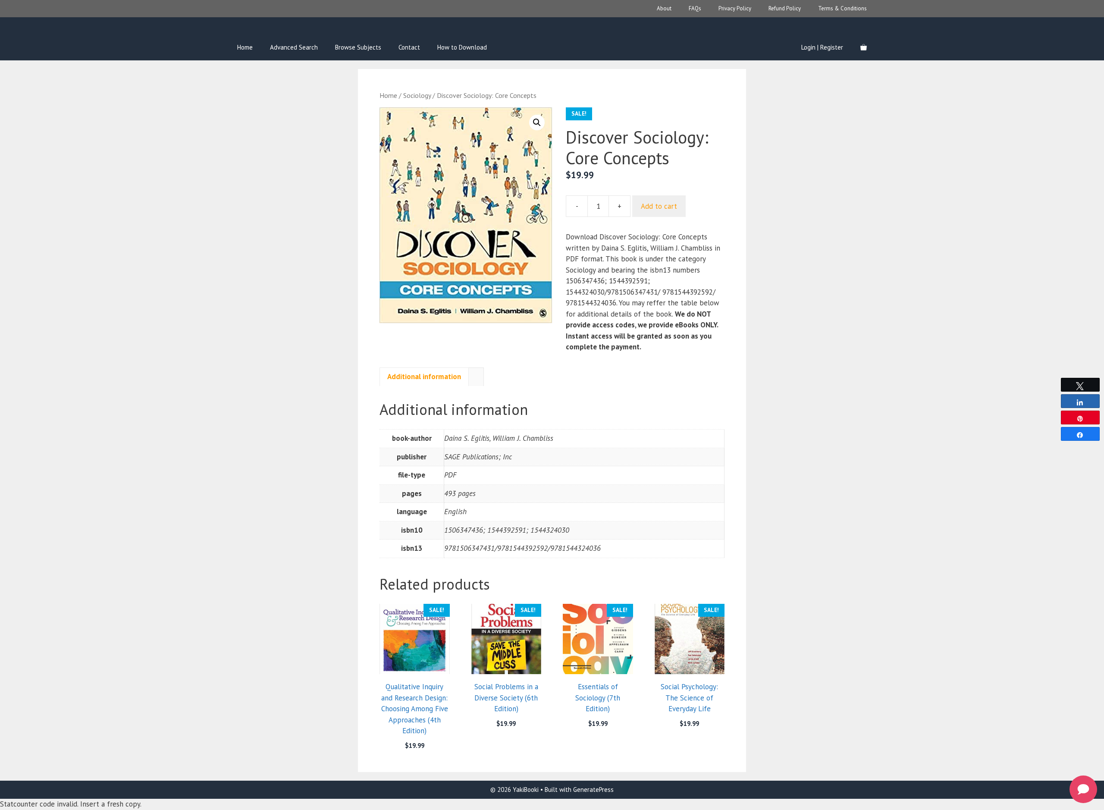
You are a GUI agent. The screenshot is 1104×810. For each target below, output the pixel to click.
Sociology (417, 95)
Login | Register (822, 47)
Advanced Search (294, 47)
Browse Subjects (358, 47)
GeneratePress (593, 789)
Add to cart (659, 206)
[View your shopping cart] (863, 47)
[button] (537, 122)
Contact (409, 47)
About (664, 8)
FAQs (695, 8)
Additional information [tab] (424, 376)
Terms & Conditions (842, 8)
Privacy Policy (734, 8)
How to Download (462, 47)
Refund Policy (784, 8)
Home (245, 47)
